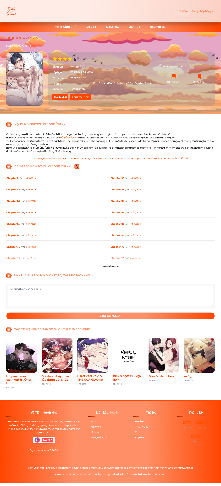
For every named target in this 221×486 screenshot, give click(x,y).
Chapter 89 (15, 189)
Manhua (134, 27)
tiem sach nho (62, 474)
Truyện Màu (105, 83)
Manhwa (112, 27)
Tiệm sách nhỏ (13, 37)
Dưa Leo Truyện (143, 83)
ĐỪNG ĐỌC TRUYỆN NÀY (127, 378)
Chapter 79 (15, 246)
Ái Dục (188, 376)
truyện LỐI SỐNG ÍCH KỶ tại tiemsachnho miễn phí (161, 158)
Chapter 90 (119, 178)
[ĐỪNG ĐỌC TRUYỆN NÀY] (128, 355)
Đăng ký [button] (210, 11)
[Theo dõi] (199, 77)
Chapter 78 (119, 246)
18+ (95, 83)
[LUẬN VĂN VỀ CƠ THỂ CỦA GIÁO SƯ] (92, 355)
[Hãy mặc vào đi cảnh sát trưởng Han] (21, 355)
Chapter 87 (15, 201)
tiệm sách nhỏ (66, 27)
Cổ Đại (129, 83)
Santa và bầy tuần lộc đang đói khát (55, 378)
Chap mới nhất (80, 97)
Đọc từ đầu (60, 97)
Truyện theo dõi (100, 437)
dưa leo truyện (121, 474)
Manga (91, 27)
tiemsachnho (79, 474)
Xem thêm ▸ (158, 27)
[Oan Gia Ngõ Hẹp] (164, 355)
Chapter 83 (15, 224)
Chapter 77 (15, 258)
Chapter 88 (119, 189)
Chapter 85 (15, 212)
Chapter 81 (15, 235)
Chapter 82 (119, 224)
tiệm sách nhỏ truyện (100, 474)
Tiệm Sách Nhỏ (16, 421)
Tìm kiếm (182, 11)
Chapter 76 (119, 258)
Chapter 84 (119, 212)
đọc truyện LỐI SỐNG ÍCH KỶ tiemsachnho (56, 158)
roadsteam (159, 474)
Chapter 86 (119, 201)
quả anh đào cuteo (141, 474)
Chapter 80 (119, 235)
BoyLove (139, 437)
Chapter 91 (15, 178)
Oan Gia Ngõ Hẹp (161, 376)
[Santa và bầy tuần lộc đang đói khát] (57, 355)
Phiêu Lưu (119, 83)
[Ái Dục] (199, 355)
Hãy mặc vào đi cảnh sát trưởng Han (18, 379)
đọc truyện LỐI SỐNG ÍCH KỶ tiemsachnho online (106, 158)
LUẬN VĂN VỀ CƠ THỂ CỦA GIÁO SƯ (90, 378)
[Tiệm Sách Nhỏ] (11, 11)
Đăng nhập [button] (198, 11)
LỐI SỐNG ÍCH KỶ (30, 37)
